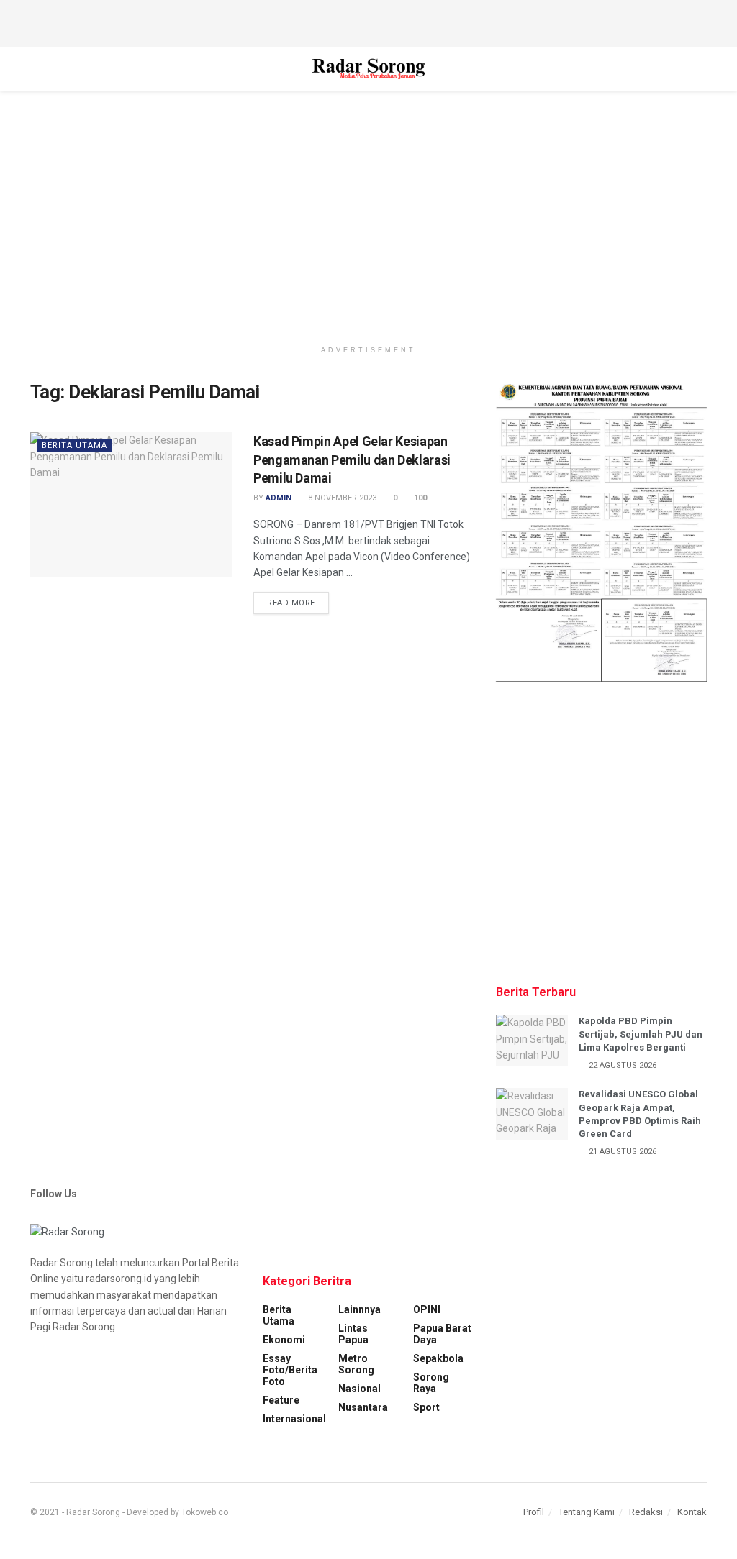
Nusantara (363, 1407)
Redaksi (646, 1512)
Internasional (294, 1419)
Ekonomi (284, 1339)
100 (419, 498)
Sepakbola (438, 1358)
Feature (281, 1400)
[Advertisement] (368, 21)
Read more (291, 603)
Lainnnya (359, 1309)
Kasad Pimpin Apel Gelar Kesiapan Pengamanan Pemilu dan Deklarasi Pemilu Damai (352, 459)
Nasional (359, 1388)
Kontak (692, 1512)
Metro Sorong (356, 1364)
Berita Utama (74, 445)
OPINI (426, 1309)
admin (278, 498)
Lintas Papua (353, 1333)
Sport (426, 1407)
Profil (533, 1512)
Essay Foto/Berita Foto (290, 1370)
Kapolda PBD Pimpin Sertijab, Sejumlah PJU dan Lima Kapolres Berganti (640, 1033)
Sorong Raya (431, 1382)
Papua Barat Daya (442, 1333)
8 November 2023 (341, 498)
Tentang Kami (587, 1512)
